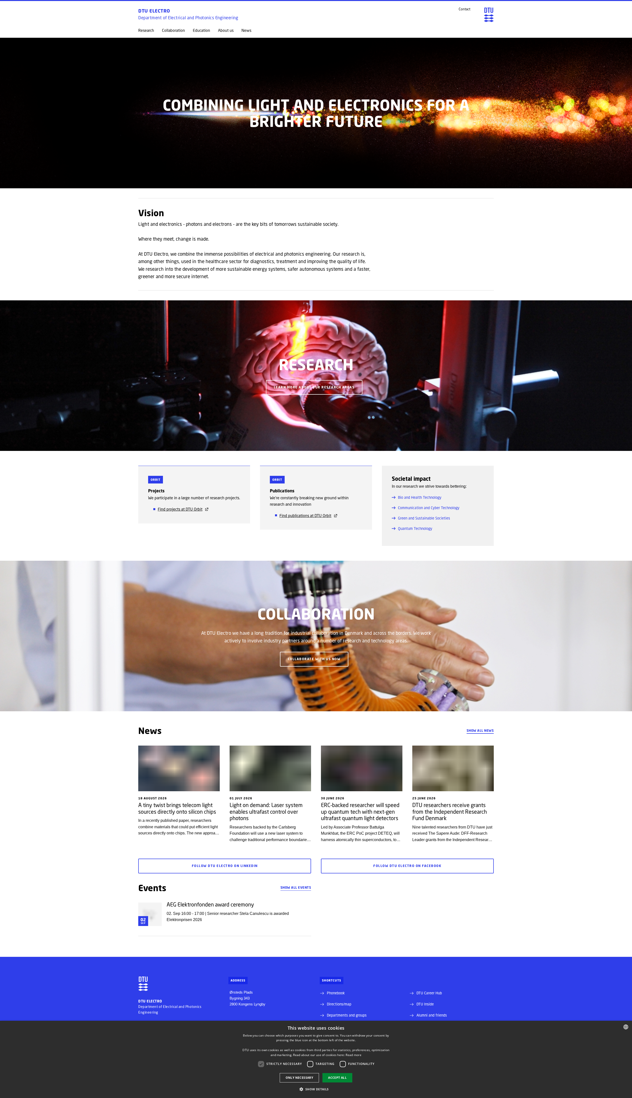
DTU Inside (425, 1004)
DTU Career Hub (429, 993)
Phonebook (336, 993)
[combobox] (625, 1026)
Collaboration (173, 30)
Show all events (295, 887)
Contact (464, 9)
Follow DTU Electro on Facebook (407, 866)
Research (146, 30)
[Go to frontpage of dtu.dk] (489, 14)
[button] (316, 1089)
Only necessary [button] (299, 1078)
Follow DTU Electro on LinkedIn (225, 866)
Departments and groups (347, 1015)
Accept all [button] (337, 1078)
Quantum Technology (415, 528)
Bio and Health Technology (419, 497)
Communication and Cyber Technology (428, 507)
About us (226, 30)
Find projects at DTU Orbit (180, 509)
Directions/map (339, 1004)
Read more (353, 1055)
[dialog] (316, 1059)
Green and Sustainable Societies (424, 518)
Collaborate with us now (314, 659)
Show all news (480, 730)
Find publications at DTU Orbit (305, 515)
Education (201, 30)
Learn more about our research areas (314, 387)
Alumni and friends (431, 1015)
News (246, 30)
